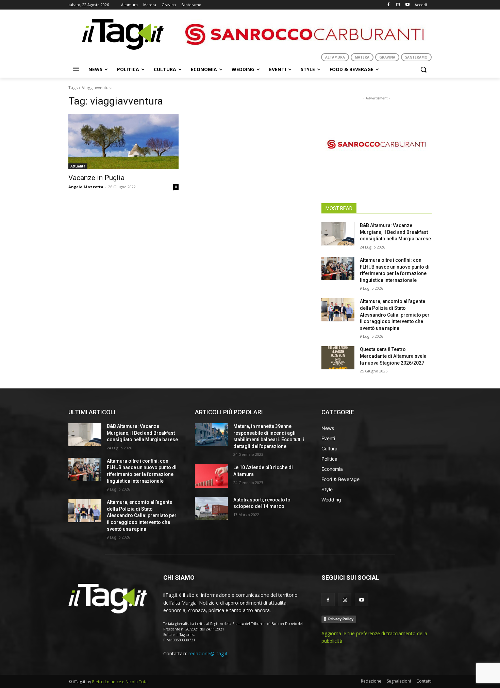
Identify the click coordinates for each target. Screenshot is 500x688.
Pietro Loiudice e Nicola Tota (120, 682)
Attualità (77, 166)
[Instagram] (398, 5)
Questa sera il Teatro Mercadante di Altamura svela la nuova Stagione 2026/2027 (393, 356)
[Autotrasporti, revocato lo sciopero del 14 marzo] (211, 508)
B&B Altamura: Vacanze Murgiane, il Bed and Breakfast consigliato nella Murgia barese (395, 232)
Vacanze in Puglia (96, 178)
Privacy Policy (340, 619)
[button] (423, 69)
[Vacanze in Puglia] (123, 141)
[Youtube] (407, 5)
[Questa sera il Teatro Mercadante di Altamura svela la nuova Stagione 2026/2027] (337, 357)
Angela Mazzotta (85, 186)
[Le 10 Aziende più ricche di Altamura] (211, 475)
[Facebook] (389, 5)
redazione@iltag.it (208, 653)
